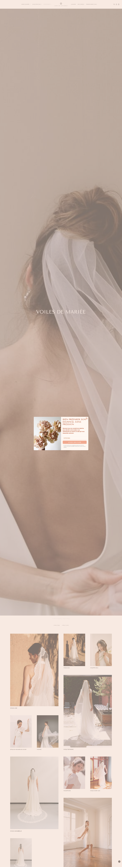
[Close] (86, 418)
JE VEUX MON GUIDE (74, 442)
